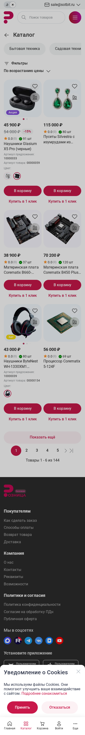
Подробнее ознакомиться (44, 693)
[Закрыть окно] (78, 671)
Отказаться (59, 707)
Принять (22, 707)
